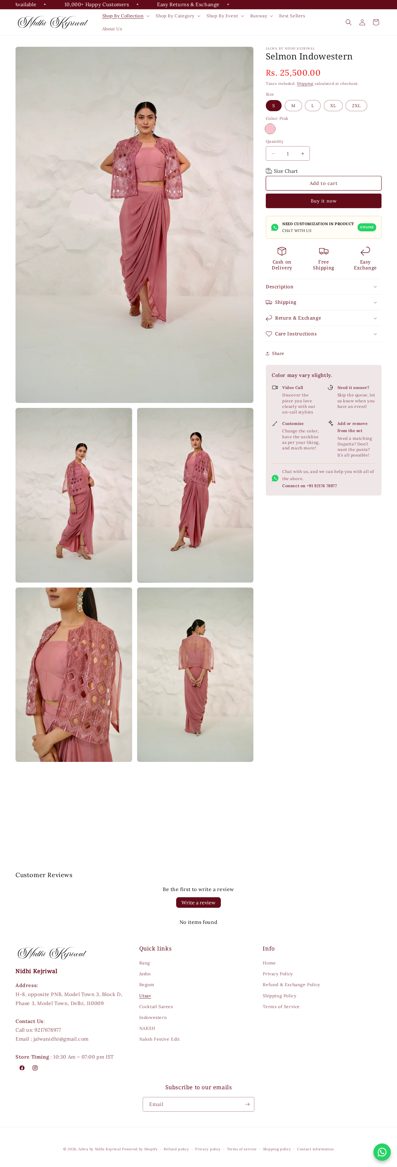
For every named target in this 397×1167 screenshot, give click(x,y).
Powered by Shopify (140, 1149)
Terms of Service (281, 1006)
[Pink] (270, 129)
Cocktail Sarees (156, 1006)
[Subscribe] (247, 1104)
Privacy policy (208, 1149)
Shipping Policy (279, 996)
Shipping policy (277, 1149)
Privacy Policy (277, 974)
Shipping (305, 83)
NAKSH (147, 1028)
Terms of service (242, 1149)
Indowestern (153, 1017)
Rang (144, 963)
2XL (356, 105)
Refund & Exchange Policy (291, 984)
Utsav (145, 996)
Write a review (198, 902)
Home (269, 963)
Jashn (145, 974)
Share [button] (278, 353)
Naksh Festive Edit (159, 1039)
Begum (146, 984)
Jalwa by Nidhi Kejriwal (99, 1149)
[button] (125, 15)
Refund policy (176, 1149)
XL (333, 104)
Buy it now (324, 201)
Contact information (315, 1149)
